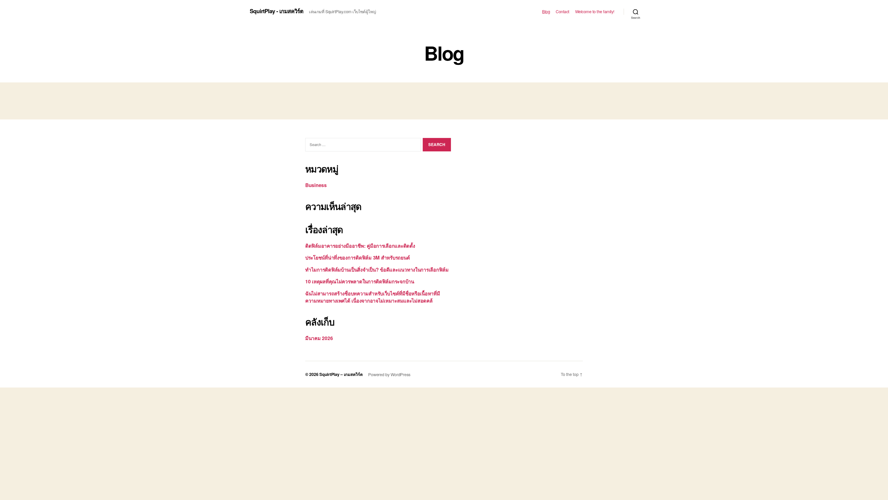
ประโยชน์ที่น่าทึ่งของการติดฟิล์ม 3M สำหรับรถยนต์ (357, 257)
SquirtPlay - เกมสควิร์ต (276, 11)
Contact (562, 11)
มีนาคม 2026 (319, 337)
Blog (546, 11)
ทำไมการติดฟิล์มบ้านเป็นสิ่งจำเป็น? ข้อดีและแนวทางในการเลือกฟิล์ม (377, 269)
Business (316, 184)
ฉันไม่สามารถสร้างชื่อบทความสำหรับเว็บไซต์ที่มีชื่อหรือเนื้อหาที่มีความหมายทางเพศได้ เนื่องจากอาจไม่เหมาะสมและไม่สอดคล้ (372, 297)
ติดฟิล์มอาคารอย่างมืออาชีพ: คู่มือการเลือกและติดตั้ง (360, 245)
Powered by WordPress (389, 374)
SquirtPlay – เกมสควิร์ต (341, 374)
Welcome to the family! (594, 11)
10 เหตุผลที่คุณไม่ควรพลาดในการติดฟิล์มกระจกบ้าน (359, 281)
